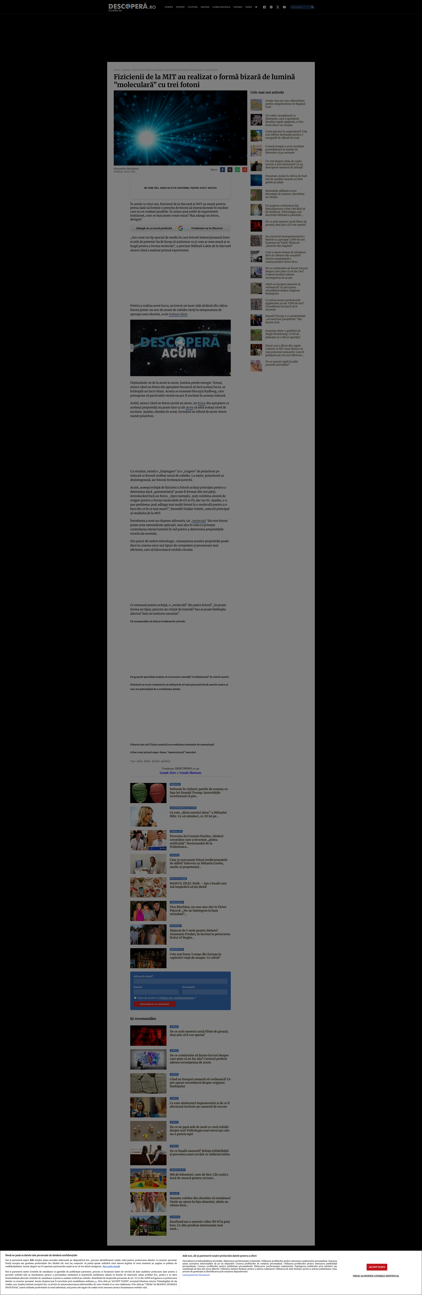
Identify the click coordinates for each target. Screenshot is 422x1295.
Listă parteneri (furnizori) (196, 1275)
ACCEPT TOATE (377, 1267)
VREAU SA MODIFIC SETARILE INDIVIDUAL (376, 1275)
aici (95, 1281)
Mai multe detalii (111, 1266)
